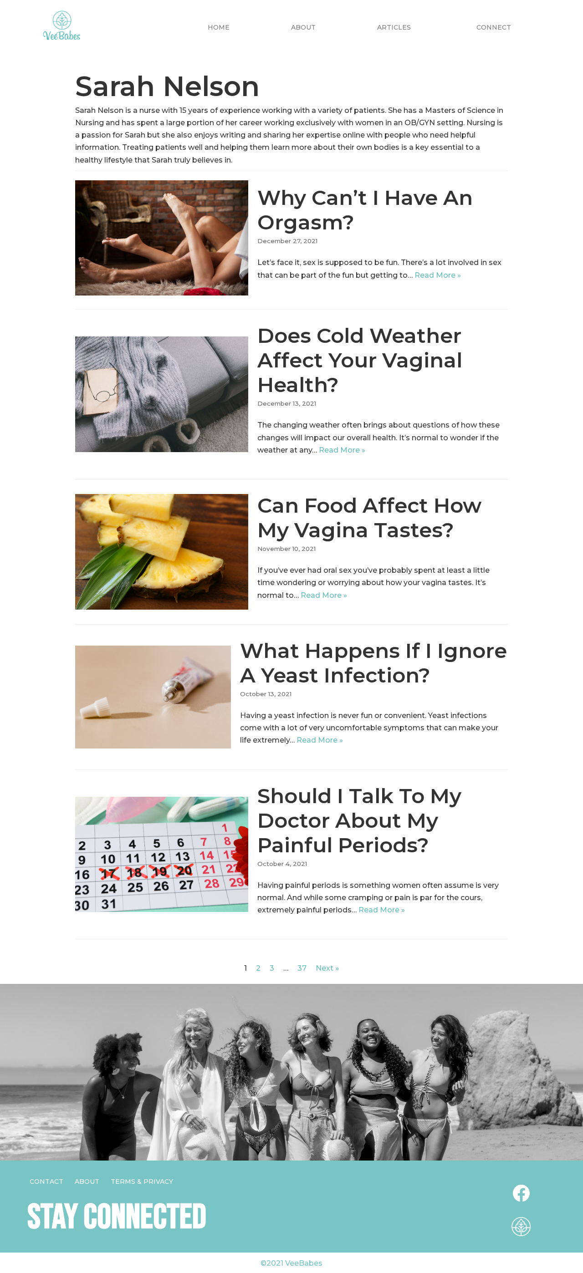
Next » (327, 968)
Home (219, 27)
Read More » (437, 275)
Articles (394, 27)
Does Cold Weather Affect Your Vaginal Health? (359, 360)
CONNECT (493, 27)
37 (302, 968)
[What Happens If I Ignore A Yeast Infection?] (153, 697)
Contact (46, 1181)
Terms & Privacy (142, 1181)
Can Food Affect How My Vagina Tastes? (369, 517)
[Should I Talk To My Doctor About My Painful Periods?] (161, 854)
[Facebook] (521, 1193)
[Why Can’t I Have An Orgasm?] (161, 237)
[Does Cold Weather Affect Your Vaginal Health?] (161, 394)
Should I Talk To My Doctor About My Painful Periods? (359, 820)
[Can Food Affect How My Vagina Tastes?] (161, 551)
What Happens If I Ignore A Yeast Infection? (373, 662)
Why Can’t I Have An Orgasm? (365, 209)
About (303, 27)
